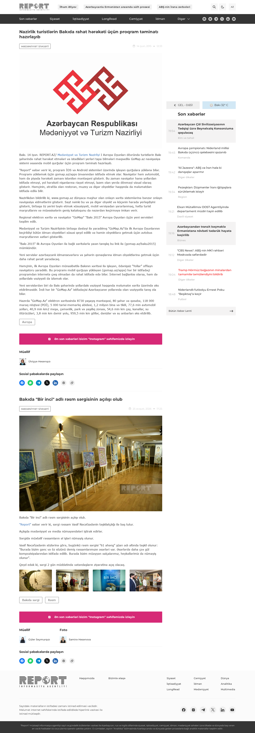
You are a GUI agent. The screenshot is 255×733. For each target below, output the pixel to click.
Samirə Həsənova (80, 639)
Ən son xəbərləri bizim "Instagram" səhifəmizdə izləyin (94, 339)
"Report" (25, 524)
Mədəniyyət (201, 689)
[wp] (30, 383)
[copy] (72, 383)
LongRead (173, 689)
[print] (63, 383)
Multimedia (228, 689)
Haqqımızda (86, 678)
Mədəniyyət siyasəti (35, 46)
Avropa (27, 322)
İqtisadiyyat (174, 683)
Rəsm (52, 600)
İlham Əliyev (68, 7)
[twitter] (222, 19)
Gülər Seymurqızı (39, 639)
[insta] (210, 19)
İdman (198, 683)
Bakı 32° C (221, 105)
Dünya (225, 678)
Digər (181, 19)
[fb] (204, 19)
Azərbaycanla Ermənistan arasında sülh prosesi (118, 7)
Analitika (226, 683)
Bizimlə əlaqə (116, 678)
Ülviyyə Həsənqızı (39, 361)
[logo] (34, 6)
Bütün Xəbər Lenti (180, 310)
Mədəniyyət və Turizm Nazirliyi (79, 154)
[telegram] (216, 19)
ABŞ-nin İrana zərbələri (174, 7)
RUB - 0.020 (185, 105)
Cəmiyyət (200, 678)
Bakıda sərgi (30, 600)
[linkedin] (228, 19)
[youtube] (234, 19)
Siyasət (171, 678)
